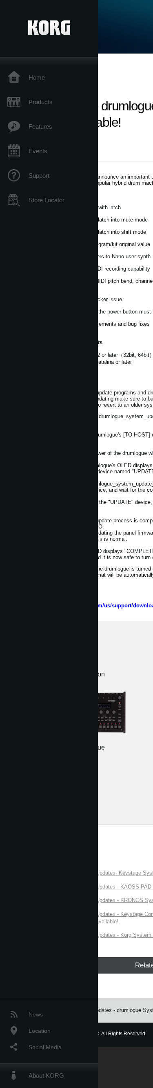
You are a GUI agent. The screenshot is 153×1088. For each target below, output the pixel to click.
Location (40, 1031)
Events (38, 151)
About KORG (46, 1075)
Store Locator (46, 200)
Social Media (45, 1047)
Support (39, 175)
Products (41, 102)
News (36, 1014)
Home (37, 77)
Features (40, 126)
